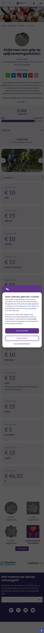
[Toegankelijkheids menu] (41, 630)
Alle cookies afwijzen (22, 343)
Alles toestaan (22, 331)
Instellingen (22, 338)
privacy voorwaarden (30, 308)
